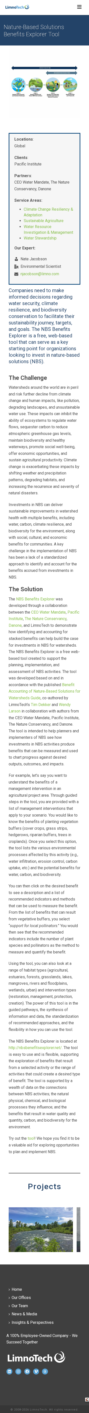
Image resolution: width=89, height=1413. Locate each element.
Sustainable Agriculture (44, 220)
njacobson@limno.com (40, 274)
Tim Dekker (41, 704)
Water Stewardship (40, 238)
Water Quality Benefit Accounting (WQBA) (40, 1251)
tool (31, 1138)
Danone (15, 625)
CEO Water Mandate (48, 612)
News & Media (24, 1314)
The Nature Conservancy (46, 618)
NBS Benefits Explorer (35, 599)
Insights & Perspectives (33, 1322)
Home (17, 1289)
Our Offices (21, 1297)
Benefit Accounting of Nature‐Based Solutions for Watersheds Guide (44, 691)
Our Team (20, 1305)
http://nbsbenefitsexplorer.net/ (35, 1047)
